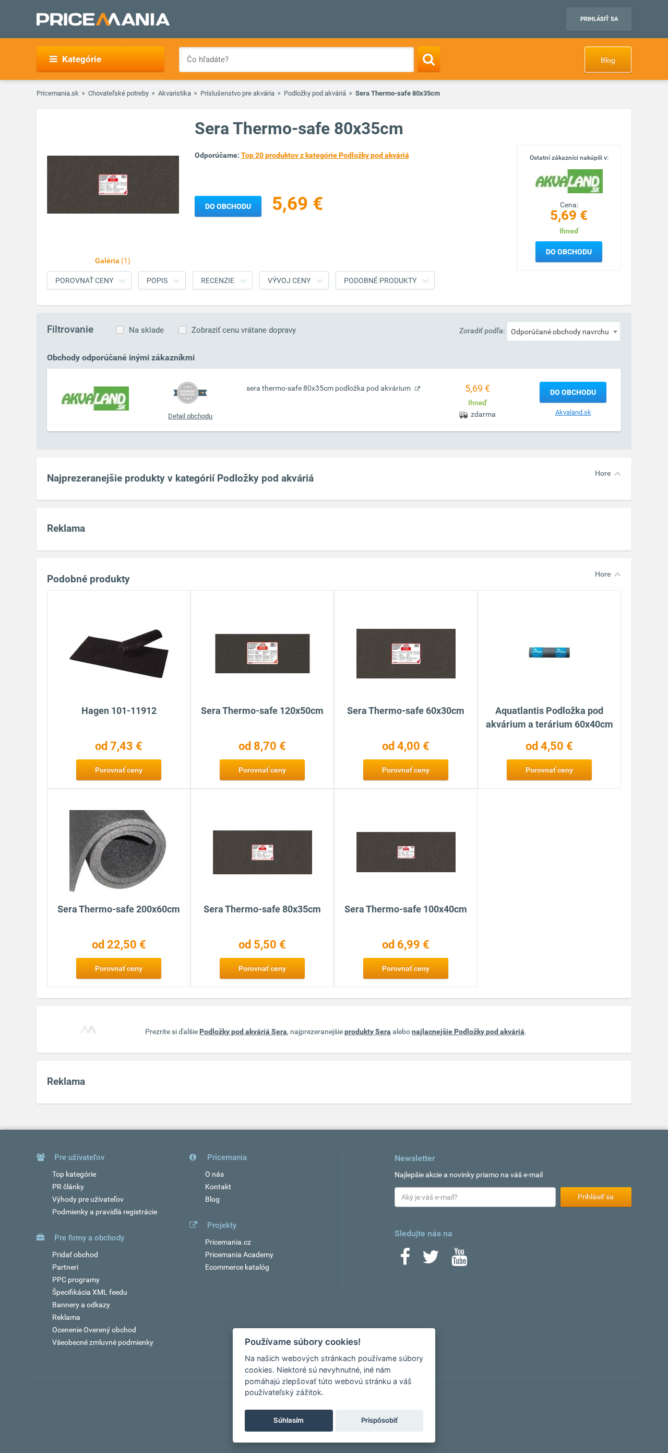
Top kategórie (74, 1174)
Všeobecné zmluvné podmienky (102, 1342)
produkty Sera (367, 1031)
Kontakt (218, 1186)
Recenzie (217, 280)
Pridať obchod (75, 1254)
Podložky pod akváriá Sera (243, 1031)
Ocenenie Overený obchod (94, 1330)
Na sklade (146, 330)
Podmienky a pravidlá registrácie (104, 1212)
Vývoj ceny (289, 280)
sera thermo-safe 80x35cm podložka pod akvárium (329, 388)
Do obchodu (569, 252)
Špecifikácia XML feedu (89, 1292)
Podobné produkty (380, 280)
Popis (157, 280)
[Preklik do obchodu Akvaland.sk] (95, 398)
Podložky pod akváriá (315, 93)
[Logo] (569, 180)
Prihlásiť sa (599, 19)
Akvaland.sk (573, 412)
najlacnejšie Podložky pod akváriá (468, 1031)
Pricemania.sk (58, 93)
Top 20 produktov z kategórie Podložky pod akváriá (325, 155)
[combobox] (563, 331)
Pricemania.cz (228, 1242)
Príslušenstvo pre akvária (237, 93)
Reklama (66, 1317)
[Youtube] (459, 1260)
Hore (603, 473)
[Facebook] (405, 1260)
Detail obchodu (190, 416)
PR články (68, 1186)
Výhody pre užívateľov (88, 1199)
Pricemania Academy (239, 1254)
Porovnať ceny (84, 280)
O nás (214, 1174)
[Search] (429, 59)
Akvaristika (174, 93)
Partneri (65, 1267)
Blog (608, 60)
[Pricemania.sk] (103, 19)
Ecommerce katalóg (237, 1267)
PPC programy (76, 1279)
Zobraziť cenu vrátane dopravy (244, 330)
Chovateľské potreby (118, 93)
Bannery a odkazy (81, 1304)
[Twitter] (431, 1260)
